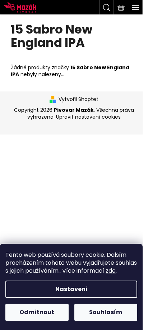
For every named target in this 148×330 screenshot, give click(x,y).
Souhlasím (105, 312)
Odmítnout (36, 312)
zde (111, 271)
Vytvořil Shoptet (78, 99)
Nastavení (71, 289)
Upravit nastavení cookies (88, 116)
